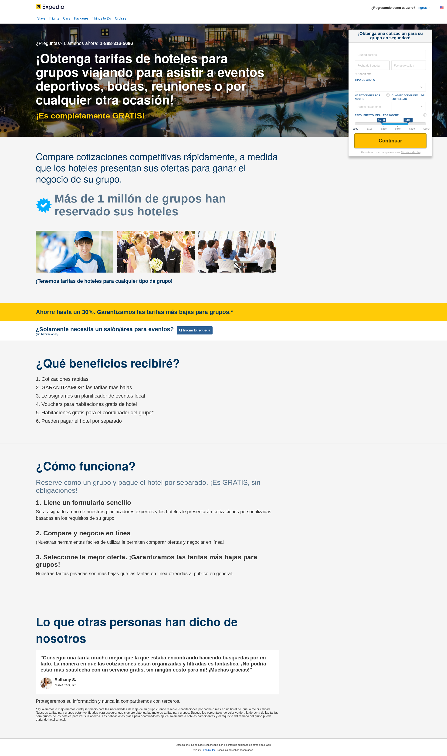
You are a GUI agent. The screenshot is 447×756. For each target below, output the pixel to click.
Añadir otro (364, 74)
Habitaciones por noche (367, 97)
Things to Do (101, 18)
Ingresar (423, 7)
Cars (66, 18)
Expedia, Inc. (209, 750)
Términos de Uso (410, 152)
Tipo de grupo (365, 79)
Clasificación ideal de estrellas (408, 97)
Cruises (120, 18)
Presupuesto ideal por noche (377, 115)
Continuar (391, 140)
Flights (54, 18)
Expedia (223, 8)
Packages (81, 18)
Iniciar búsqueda (196, 330)
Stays (41, 18)
